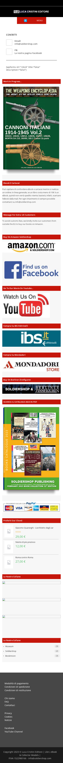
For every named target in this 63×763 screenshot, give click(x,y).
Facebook (9, 728)
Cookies (8, 716)
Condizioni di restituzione (18, 690)
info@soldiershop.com (26, 43)
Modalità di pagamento (16, 683)
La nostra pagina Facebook (28, 53)
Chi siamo (10, 698)
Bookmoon (10, 655)
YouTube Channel (14, 731)
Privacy (8, 713)
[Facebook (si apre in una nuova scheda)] (25, 2)
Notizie (8, 720)
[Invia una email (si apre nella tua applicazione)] (38, 2)
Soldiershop (10, 651)
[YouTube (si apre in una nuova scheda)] (34, 2)
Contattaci (10, 705)
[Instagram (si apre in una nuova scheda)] (30, 2)
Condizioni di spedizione (17, 686)
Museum (9, 646)
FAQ (7, 701)
